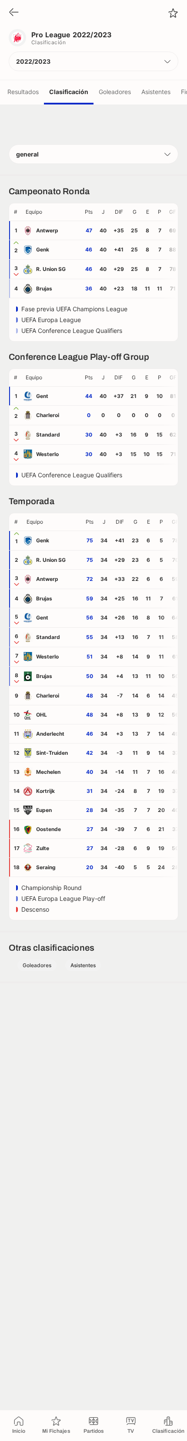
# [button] (15, 212)
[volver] (14, 13)
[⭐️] (173, 13)
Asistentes (155, 91)
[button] (93, 61)
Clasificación (68, 91)
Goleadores (115, 91)
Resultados (23, 91)
